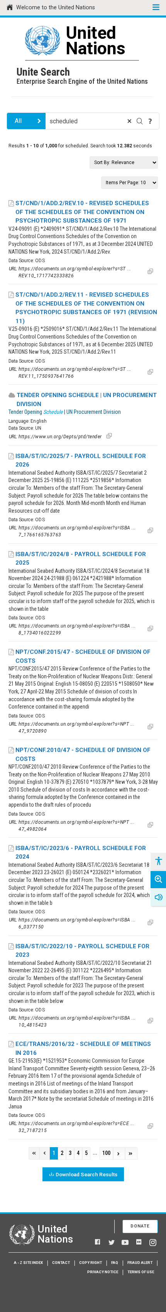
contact (61, 1262)
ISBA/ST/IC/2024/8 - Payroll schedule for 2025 (80, 559)
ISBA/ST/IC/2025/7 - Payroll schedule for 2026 (80, 460)
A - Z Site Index (28, 1262)
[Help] (150, 121)
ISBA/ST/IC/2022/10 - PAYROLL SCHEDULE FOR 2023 (82, 951)
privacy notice (102, 1272)
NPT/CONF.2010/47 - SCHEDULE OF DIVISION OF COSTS (83, 754)
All (18, 120)
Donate (140, 1226)
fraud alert (139, 1262)
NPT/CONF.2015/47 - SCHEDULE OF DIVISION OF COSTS (83, 656)
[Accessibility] (158, 861)
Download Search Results (86, 1174)
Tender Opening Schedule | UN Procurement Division (87, 400)
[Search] (140, 121)
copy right (90, 1262)
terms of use (140, 1272)
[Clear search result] (129, 121)
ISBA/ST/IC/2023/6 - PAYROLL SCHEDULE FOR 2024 (80, 853)
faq (114, 1262)
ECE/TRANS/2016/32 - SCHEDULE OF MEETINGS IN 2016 (83, 1048)
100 (106, 1153)
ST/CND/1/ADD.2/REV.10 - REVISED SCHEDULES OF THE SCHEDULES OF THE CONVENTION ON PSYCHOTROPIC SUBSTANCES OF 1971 (82, 212)
